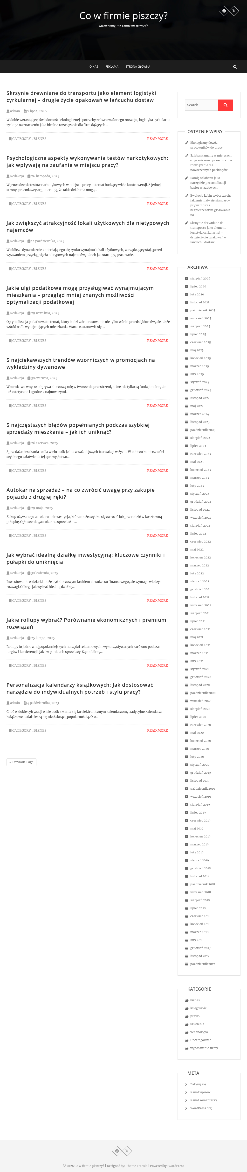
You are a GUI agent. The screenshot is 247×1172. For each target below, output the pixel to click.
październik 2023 (202, 430)
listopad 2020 (200, 685)
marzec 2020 (199, 748)
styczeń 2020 (199, 764)
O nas (93, 66)
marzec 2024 (199, 414)
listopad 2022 (200, 509)
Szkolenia (197, 1024)
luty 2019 (197, 852)
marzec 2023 (199, 477)
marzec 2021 (199, 653)
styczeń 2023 (199, 493)
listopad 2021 (199, 597)
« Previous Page (21, 762)
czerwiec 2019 (200, 820)
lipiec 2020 (198, 717)
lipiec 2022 (198, 533)
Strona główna (138, 66)
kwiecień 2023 (200, 470)
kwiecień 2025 (200, 358)
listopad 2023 (200, 422)
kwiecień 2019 (200, 836)
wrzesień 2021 (200, 605)
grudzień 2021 (200, 589)
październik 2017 (202, 964)
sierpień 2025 (200, 326)
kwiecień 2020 (200, 741)
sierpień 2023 (200, 438)
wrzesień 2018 (200, 892)
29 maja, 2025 (41, 508)
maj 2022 (197, 549)
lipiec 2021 (198, 621)
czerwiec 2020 (200, 725)
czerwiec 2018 (200, 916)
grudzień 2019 (200, 772)
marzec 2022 (199, 565)
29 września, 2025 (44, 313)
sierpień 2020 (200, 709)
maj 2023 (197, 462)
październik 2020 (203, 693)
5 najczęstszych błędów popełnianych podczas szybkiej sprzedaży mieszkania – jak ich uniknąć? (78, 428)
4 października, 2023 (43, 703)
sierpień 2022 (200, 525)
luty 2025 (197, 374)
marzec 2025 (199, 366)
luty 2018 (197, 940)
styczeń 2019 (199, 860)
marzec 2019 (199, 844)
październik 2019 (202, 788)
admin (14, 111)
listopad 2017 (199, 956)
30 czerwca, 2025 (43, 378)
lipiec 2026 (198, 286)
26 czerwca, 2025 (44, 443)
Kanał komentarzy (203, 1100)
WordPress (176, 1166)
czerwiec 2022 (200, 541)
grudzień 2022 (200, 501)
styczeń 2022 (199, 581)
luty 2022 (197, 573)
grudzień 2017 (200, 948)
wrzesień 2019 (200, 796)
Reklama (111, 66)
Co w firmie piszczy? (123, 15)
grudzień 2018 (200, 868)
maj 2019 (196, 828)
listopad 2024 (200, 398)
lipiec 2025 (198, 334)
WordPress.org (201, 1108)
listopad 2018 (199, 876)
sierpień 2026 (200, 278)
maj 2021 (196, 637)
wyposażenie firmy (204, 1048)
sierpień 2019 (200, 804)
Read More (157, 138)
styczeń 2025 (199, 382)
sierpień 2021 (200, 613)
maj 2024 (197, 406)
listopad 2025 (200, 302)
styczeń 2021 (199, 669)
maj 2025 (197, 350)
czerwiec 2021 (200, 629)
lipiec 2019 (198, 812)
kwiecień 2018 (200, 924)
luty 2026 (197, 294)
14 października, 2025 (47, 241)
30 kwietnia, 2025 (44, 573)
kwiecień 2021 (200, 645)
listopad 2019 (199, 780)
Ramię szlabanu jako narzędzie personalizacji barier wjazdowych (208, 182)
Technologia (199, 1032)
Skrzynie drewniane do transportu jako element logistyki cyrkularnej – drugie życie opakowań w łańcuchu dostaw (81, 96)
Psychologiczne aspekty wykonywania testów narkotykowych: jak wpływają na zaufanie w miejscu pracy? (87, 161)
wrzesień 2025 (200, 318)
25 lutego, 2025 (42, 638)
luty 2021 (196, 661)
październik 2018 (202, 884)
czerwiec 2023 (200, 454)
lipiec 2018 (198, 908)
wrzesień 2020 (201, 701)
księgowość (198, 1008)
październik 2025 (202, 310)
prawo (194, 1016)
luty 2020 (197, 756)
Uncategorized (200, 1040)
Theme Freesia (136, 1166)
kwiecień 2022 (200, 557)
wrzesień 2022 (200, 517)
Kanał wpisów (200, 1092)
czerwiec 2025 (200, 342)
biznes (40, 138)
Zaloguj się (198, 1084)
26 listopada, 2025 (44, 176)
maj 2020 (197, 733)
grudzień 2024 (200, 390)
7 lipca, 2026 (37, 111)
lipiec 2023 (198, 446)
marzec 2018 (199, 932)
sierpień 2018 (200, 900)
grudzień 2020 (200, 677)
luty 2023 (197, 485)
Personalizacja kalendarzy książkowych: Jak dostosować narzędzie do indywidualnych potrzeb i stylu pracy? (80, 688)
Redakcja (16, 176)
